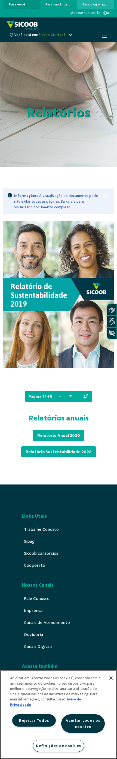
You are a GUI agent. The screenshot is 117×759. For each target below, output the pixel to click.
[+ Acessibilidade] (111, 333)
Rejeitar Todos (34, 720)
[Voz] (111, 321)
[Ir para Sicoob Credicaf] (22, 26)
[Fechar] (105, 195)
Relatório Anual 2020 (58, 435)
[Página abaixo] (70, 396)
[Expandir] (85, 396)
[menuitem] (16, 4)
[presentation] (21, 4)
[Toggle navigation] (104, 35)
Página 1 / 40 (40, 396)
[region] (58, 714)
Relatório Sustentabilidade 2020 (59, 451)
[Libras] (111, 309)
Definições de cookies (58, 745)
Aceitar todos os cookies (83, 723)
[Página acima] (59, 396)
